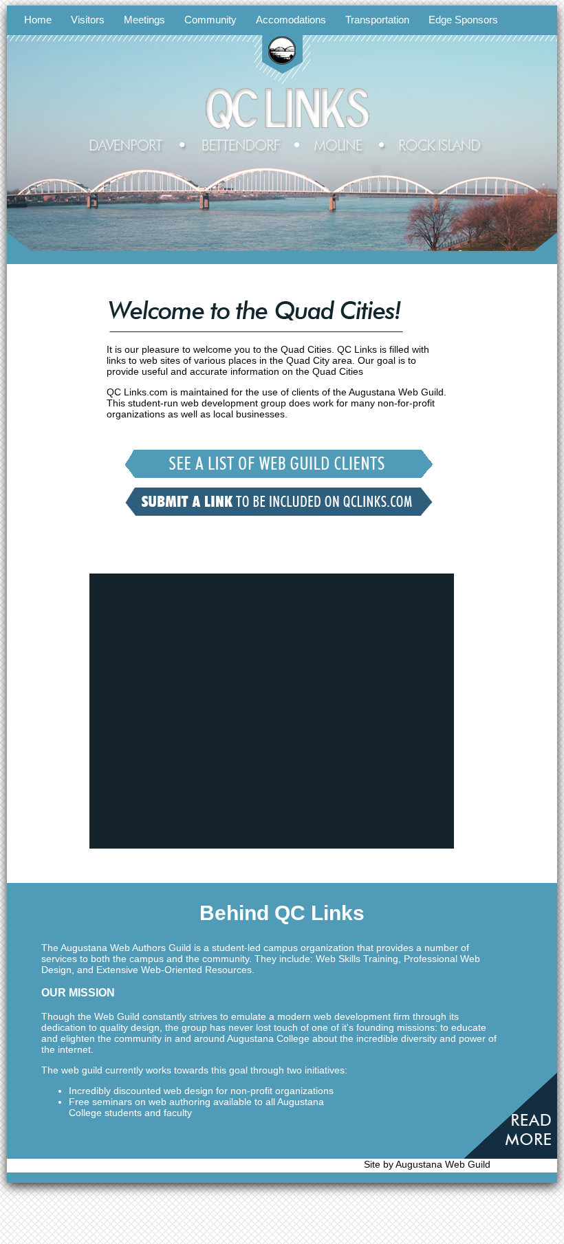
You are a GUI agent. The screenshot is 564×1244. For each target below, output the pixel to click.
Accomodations (291, 19)
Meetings (144, 19)
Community (210, 19)
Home (38, 19)
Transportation (377, 19)
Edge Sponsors (463, 19)
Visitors (88, 19)
